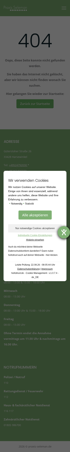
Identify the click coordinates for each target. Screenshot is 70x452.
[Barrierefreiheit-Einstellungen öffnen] (64, 232)
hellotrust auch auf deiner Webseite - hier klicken (32, 255)
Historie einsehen (35, 239)
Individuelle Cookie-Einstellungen (35, 235)
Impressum (47, 269)
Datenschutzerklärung (28, 269)
